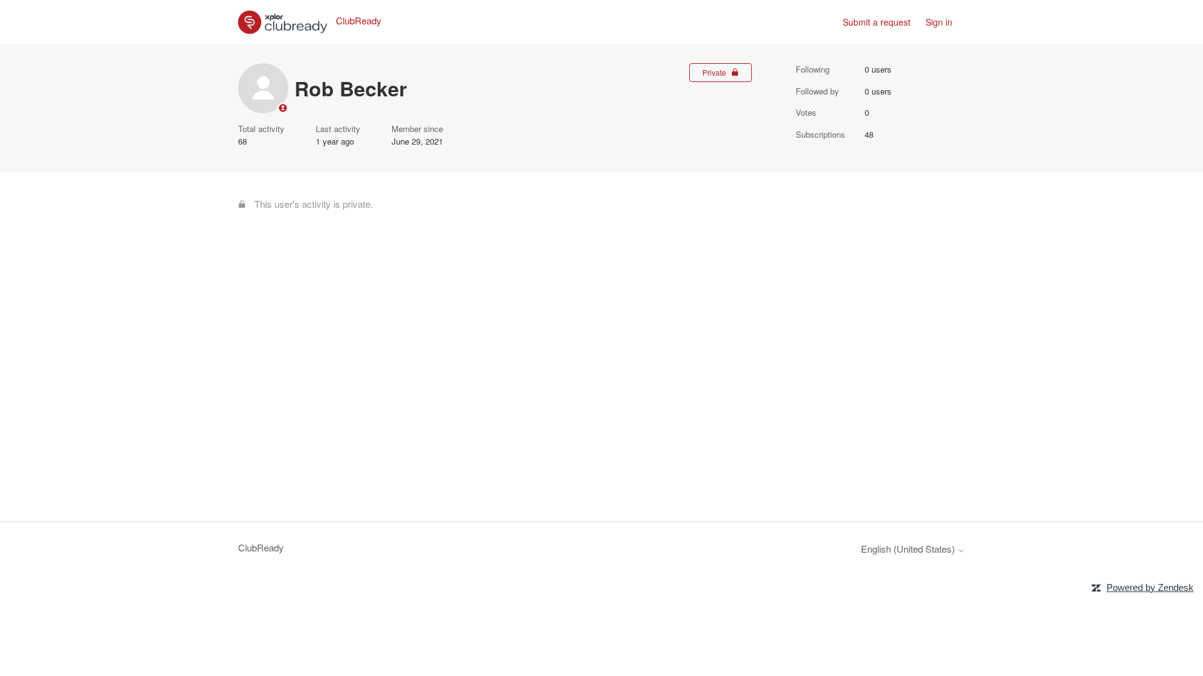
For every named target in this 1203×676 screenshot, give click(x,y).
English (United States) (909, 548)
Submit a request (876, 22)
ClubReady (261, 547)
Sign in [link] (938, 22)
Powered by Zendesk (1150, 587)
